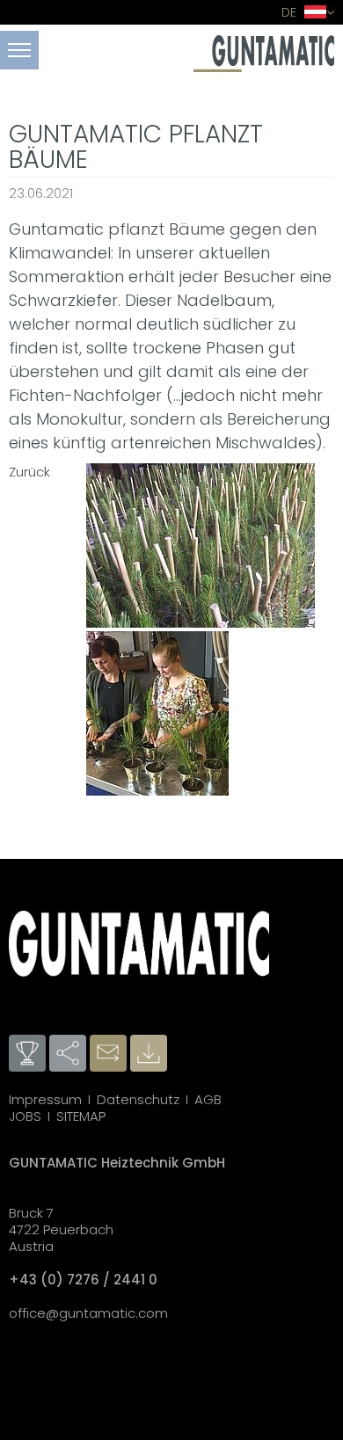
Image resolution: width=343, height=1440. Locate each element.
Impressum (45, 1099)
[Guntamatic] (263, 67)
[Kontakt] (110, 1054)
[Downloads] (150, 1054)
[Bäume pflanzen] (200, 547)
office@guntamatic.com (88, 1313)
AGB (208, 1099)
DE (290, 12)
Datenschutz (138, 1099)
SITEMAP (81, 1116)
